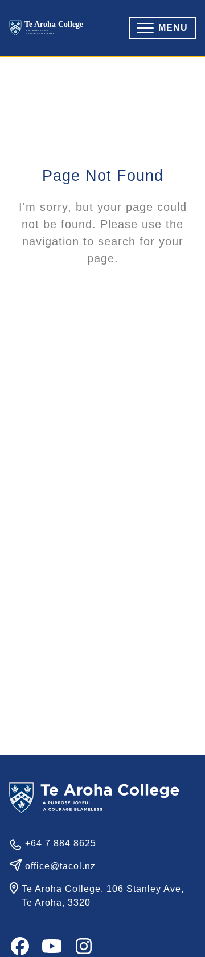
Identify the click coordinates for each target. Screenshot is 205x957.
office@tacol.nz (60, 866)
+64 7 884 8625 (60, 843)
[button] (162, 28)
